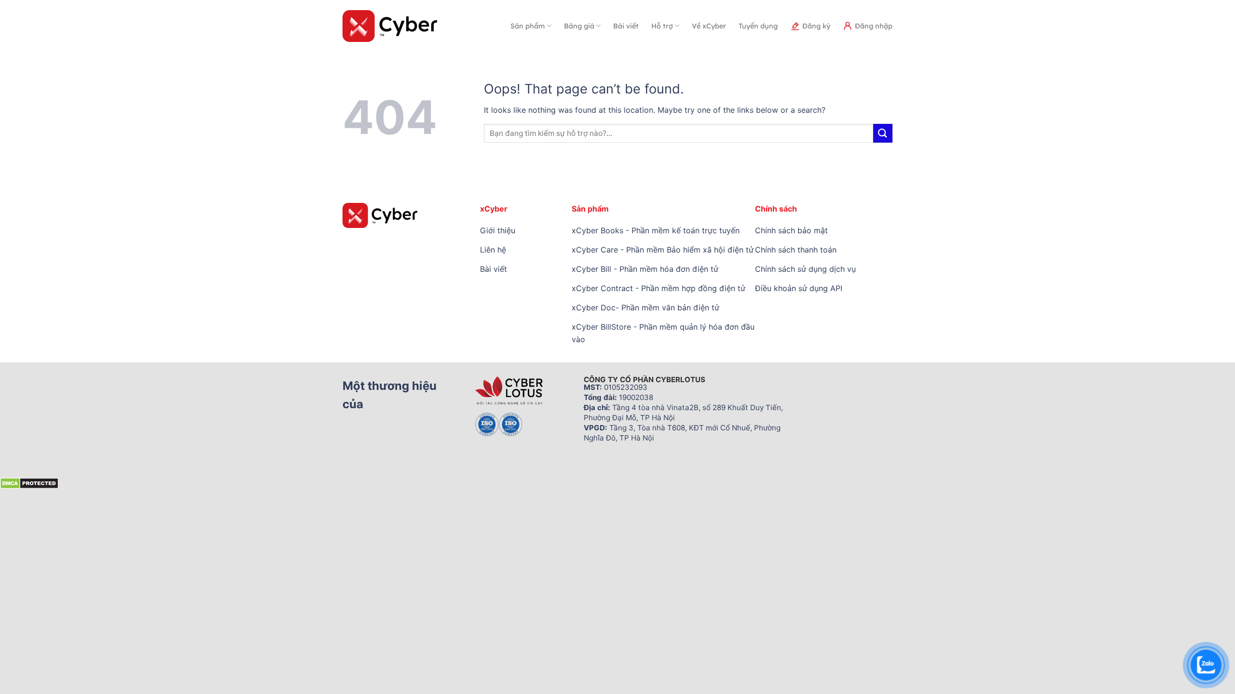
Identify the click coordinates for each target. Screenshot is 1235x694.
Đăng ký (816, 26)
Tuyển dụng (758, 26)
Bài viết (626, 26)
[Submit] (882, 133)
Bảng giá (579, 26)
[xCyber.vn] (390, 26)
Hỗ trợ (662, 26)
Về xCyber (709, 26)
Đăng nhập (873, 26)
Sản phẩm (527, 26)
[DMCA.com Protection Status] (29, 482)
